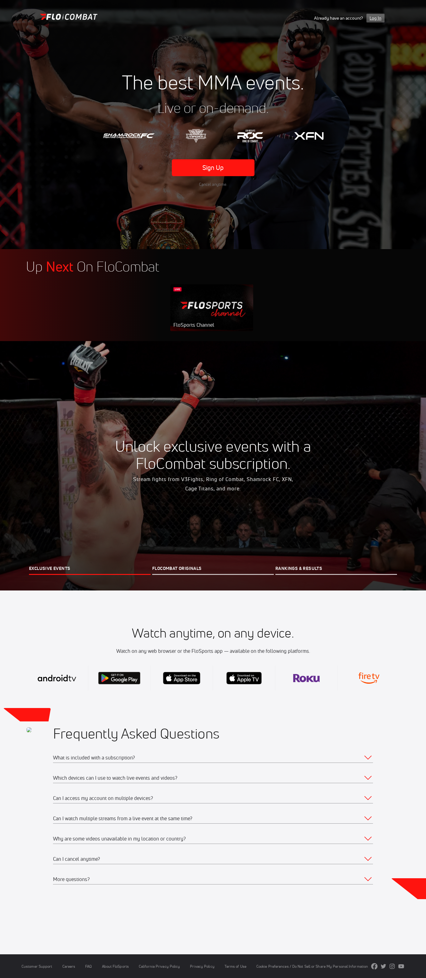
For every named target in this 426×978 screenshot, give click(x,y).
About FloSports (115, 966)
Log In (375, 18)
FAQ (88, 966)
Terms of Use (235, 966)
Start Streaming (211, 314)
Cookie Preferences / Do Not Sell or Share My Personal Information (312, 966)
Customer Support (37, 966)
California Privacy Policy (159, 966)
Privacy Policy (202, 966)
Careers (68, 966)
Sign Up (213, 167)
